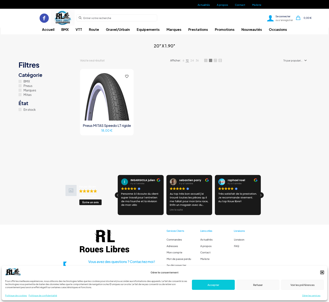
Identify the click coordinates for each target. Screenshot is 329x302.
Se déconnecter (176, 265)
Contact (205, 252)
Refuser (258, 284)
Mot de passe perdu (179, 258)
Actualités (206, 239)
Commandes (174, 239)
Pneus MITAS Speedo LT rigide (107, 125)
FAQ (236, 246)
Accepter (213, 284)
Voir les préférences (302, 284)
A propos (206, 246)
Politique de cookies (16, 295)
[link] (183, 60)
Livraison (239, 239)
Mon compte (174, 252)
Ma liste (205, 258)
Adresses (172, 246)
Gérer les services (311, 295)
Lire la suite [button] (176, 209)
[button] (322, 272)
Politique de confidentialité (43, 295)
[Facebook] (44, 18)
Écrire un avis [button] (90, 202)
